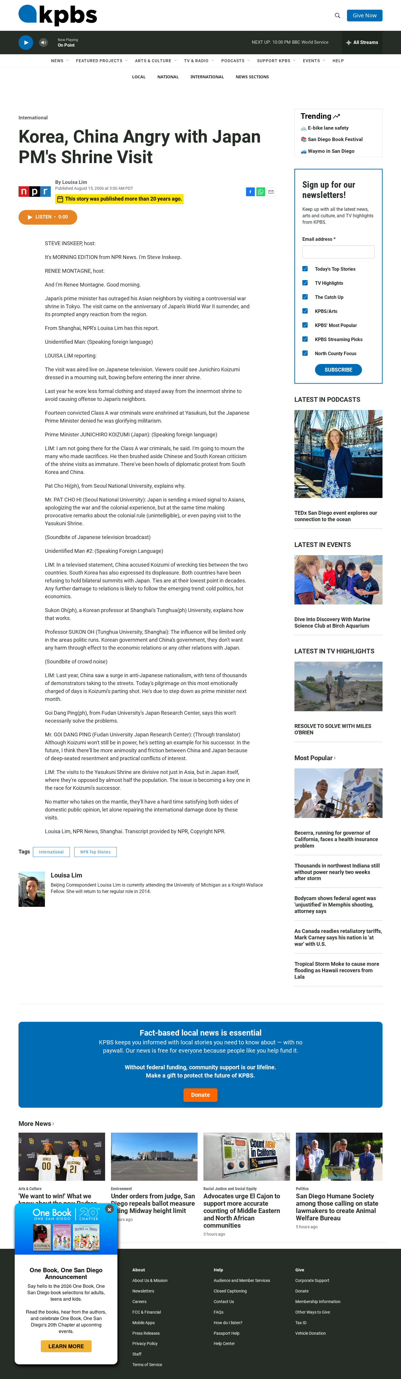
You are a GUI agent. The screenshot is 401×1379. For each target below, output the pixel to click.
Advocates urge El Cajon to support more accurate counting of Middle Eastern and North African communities (241, 1210)
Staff (136, 1354)
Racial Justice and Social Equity (230, 1188)
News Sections (252, 76)
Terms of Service (147, 1364)
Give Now (365, 15)
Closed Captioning (230, 1291)
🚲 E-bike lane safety (325, 128)
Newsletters (143, 1291)
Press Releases (146, 1333)
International (207, 76)
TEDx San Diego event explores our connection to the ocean (335, 516)
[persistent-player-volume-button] (43, 42)
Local (139, 76)
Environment (121, 1188)
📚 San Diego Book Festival (332, 139)
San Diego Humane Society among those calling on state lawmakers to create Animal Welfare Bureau (337, 1207)
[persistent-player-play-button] (26, 42)
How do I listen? (228, 1322)
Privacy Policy (145, 1343)
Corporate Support (312, 1280)
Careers (139, 1301)
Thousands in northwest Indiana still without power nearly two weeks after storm (337, 872)
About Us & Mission (150, 1280)
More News (34, 1123)
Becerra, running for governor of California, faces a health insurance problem (336, 839)
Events (311, 60)
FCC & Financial (146, 1312)
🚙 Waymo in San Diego (328, 151)
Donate (200, 1094)
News (57, 60)
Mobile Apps (143, 1322)
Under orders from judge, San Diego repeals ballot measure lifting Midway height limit (153, 1203)
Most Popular (313, 758)
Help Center (224, 1343)
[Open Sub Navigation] (67, 60)
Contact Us (224, 1301)
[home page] (57, 15)
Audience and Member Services (242, 1280)
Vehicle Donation (310, 1333)
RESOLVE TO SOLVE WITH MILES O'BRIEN (332, 729)
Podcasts (233, 60)
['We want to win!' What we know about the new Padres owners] (61, 1157)
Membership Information (318, 1301)
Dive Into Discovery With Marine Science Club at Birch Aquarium (332, 622)
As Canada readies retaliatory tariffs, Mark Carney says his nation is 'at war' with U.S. (338, 937)
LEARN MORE (66, 1346)
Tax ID (300, 1322)
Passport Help (227, 1333)
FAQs (218, 1312)
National (168, 76)
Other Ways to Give (312, 1312)
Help (338, 60)
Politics (302, 1188)
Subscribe (338, 370)
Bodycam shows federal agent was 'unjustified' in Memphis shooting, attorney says (335, 904)
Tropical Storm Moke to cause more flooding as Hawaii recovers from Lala (336, 970)
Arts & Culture (153, 60)
